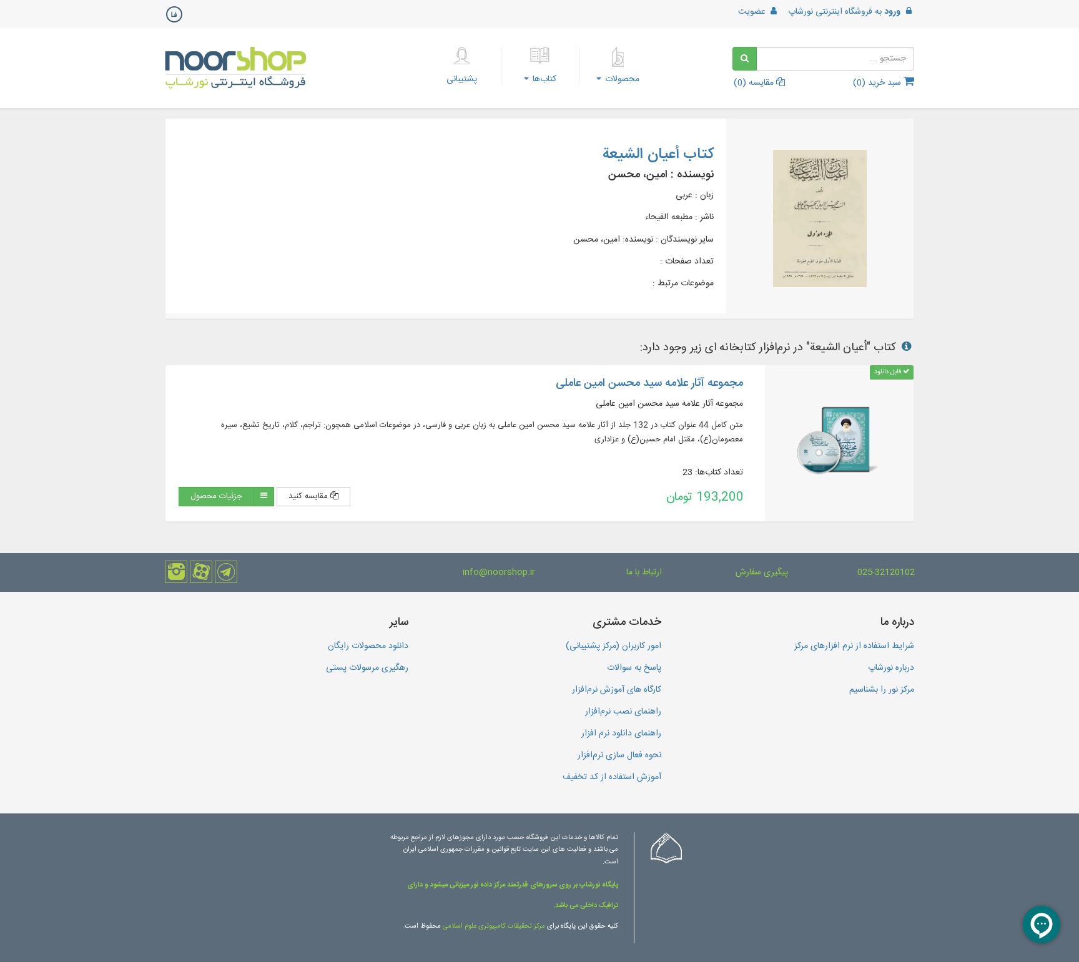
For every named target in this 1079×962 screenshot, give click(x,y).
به (844, 11)
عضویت (753, 11)
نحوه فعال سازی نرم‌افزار (619, 755)
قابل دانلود (888, 371)
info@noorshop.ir (499, 572)
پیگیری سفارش (762, 572)
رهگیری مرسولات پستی (367, 667)
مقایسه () (755, 83)
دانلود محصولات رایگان (368, 646)
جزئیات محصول (216, 496)
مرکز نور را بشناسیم (881, 689)
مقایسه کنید (309, 496)
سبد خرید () (878, 83)
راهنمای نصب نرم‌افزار (623, 711)
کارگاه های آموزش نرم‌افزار (616, 689)
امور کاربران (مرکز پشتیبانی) (613, 646)
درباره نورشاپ (891, 667)
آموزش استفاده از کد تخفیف (612, 777)
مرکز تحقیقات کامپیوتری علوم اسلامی (494, 926)
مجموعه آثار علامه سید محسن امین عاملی (649, 383)
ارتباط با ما (644, 572)
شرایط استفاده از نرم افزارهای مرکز (854, 646)
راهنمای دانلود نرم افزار (621, 733)
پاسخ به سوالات (634, 667)
